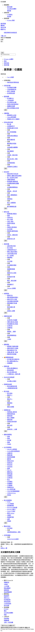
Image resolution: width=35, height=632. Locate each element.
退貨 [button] (10, 32)
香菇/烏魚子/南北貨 (12, 173)
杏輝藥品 (9, 475)
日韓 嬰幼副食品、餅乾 (14, 532)
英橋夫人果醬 (11, 311)
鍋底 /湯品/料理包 (12, 251)
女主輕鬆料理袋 (11, 265)
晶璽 (8, 468)
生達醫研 (9, 483)
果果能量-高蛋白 (12, 213)
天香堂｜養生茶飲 (12, 155)
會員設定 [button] (14, 32)
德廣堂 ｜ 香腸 (11, 331)
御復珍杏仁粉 (11, 238)
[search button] (1, 56)
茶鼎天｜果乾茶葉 (12, 235)
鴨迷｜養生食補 (11, 280)
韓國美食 (9, 403)
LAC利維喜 (10, 503)
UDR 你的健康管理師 (13, 491)
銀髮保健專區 (8, 434)
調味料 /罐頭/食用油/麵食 (14, 175)
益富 (8, 436)
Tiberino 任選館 (11, 288)
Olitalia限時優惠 (11, 117)
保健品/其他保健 (12, 421)
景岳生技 (9, 464)
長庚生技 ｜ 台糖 (12, 429)
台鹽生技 (9, 453)
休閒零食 (6, 293)
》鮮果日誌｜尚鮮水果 (13, 374)
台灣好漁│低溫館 (12, 320)
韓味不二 (9, 395)
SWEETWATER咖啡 (13, 539)
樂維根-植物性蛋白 (12, 231)
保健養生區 (7, 410)
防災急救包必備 (11, 102)
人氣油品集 (10, 100)
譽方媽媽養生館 (11, 206)
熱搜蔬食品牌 (8, 384)
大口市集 (9, 261)
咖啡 (8, 215)
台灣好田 (9, 477)
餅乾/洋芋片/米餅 (12, 299)
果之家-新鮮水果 (12, 372)
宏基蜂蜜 (9, 363)
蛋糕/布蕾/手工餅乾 (12, 348)
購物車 (3, 25)
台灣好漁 (9, 325)
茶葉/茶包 (10, 217)
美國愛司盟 (10, 517)
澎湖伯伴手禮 (11, 276)
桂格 (8, 438)
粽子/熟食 (10, 248)
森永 (8, 225)
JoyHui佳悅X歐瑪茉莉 (13, 451)
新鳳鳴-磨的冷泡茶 (12, 128)
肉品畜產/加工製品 (12, 324)
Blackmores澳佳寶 (12, 507)
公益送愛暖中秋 (11, 89)
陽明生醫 (9, 474)
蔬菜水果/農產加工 (12, 368)
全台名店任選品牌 (9, 377)
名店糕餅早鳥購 (11, 87)
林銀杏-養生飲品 (12, 227)
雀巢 (8, 442)
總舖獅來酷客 (11, 269)
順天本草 (9, 425)
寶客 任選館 (10, 406)
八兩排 (9, 339)
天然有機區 (7, 535)
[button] (17, 11)
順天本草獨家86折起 (13, 108)
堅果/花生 (10, 295)
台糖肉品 (9, 327)
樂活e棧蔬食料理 (12, 386)
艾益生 (9, 444)
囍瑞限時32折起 (11, 115)
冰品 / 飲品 (10, 221)
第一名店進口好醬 (12, 177)
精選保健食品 (11, 414)
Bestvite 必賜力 (11, 509)
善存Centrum (10, 513)
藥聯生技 (9, 472)
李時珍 (9, 495)
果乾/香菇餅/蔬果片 (12, 297)
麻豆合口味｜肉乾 (12, 159)
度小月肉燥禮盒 (11, 132)
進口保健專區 (8, 500)
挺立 (8, 479)
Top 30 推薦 (10, 77)
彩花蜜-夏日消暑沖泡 (13, 359)
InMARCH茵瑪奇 (12, 449)
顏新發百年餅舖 (11, 354)
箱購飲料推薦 (11, 106)
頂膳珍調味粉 (11, 179)
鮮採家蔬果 (10, 370)
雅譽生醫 (9, 455)
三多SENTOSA (11, 493)
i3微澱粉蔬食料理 (12, 388)
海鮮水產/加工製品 (12, 322)
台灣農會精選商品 (12, 187)
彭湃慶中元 (10, 98)
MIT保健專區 (7, 447)
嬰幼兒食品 (7, 526)
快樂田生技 (10, 487)
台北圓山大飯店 (11, 381)
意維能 (9, 521)
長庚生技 (9, 462)
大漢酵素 (9, 485)
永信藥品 (9, 481)
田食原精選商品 (11, 335)
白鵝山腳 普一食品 (12, 352)
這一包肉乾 (10, 255)
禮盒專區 (9, 257)
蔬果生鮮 (6, 366)
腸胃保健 (9, 415)
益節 (8, 519)
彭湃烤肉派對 (11, 93)
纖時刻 (9, 459)
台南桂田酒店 (11, 162)
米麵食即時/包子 (12, 249)
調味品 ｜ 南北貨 (12, 191)
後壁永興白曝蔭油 (12, 135)
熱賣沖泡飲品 (11, 223)
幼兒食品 (9, 528)
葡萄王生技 (10, 461)
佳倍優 (9, 440)
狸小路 (9, 124)
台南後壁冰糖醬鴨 (12, 147)
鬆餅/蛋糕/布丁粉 (12, 350)
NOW (8, 502)
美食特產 (6, 244)
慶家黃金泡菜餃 (11, 143)
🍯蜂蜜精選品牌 (8, 357)
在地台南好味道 (8, 122)
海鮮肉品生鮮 (8, 316)
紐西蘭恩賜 (10, 505)
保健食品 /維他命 (12, 412)
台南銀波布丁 (11, 126)
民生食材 (6, 172)
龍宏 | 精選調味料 (12, 195)
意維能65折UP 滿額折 (13, 119)
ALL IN (9, 470)
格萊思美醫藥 (11, 457)
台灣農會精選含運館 (13, 183)
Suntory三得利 (11, 511)
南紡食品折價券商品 (13, 82)
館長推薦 (6, 96)
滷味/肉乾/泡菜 (11, 246)
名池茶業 (9, 229)
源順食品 (9, 199)
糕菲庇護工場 (11, 307)
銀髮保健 (9, 419)
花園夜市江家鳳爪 (12, 166)
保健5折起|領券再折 (12, 104)
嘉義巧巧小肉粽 (11, 273)
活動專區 (6, 113)
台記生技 (9, 466)
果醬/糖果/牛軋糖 (12, 303)
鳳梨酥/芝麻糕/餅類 (12, 346)
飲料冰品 (6, 211)
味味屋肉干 (10, 284)
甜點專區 (6, 344)
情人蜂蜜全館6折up (12, 361)
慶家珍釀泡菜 (11, 139)
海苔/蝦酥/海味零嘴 (12, 301)
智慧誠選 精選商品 (12, 181)
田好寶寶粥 (10, 151)
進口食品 (6, 391)
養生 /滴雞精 (10, 417)
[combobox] (17, 54)
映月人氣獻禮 (11, 91)
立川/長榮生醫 (11, 489)
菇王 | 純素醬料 (11, 202)
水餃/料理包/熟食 (12, 253)
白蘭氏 (9, 515)
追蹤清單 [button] (6, 32)
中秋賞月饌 (7, 85)
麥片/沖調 (10, 219)
